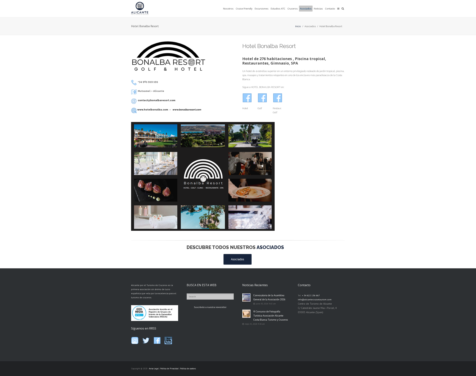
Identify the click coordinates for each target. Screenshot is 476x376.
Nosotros (228, 8)
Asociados (306, 8)
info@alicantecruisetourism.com (315, 299)
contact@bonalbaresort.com (156, 100)
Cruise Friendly (244, 8)
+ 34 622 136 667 (311, 295)
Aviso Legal (154, 368)
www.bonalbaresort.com (186, 109)
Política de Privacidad (169, 368)
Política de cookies (188, 368)
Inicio (298, 26)
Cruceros (292, 8)
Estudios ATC (278, 8)
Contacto (330, 8)
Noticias (318, 8)
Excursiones (261, 8)
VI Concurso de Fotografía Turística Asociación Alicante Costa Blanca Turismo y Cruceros (270, 315)
